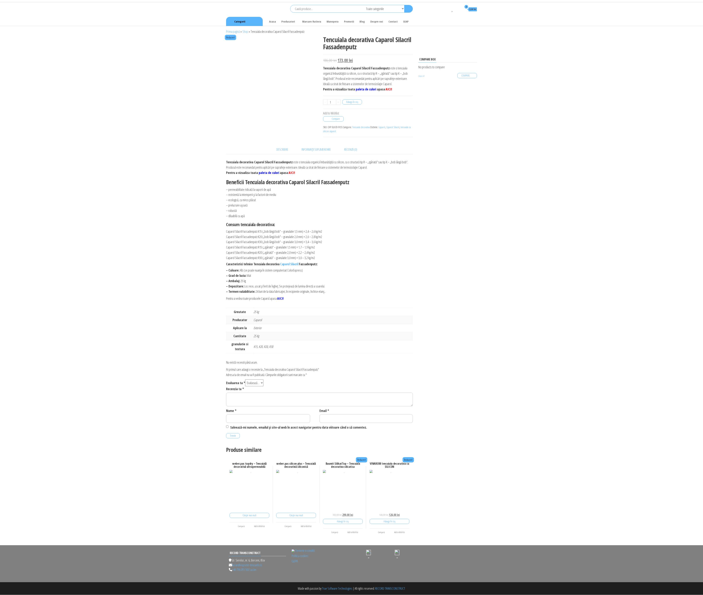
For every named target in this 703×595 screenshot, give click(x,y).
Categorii (239, 21)
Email (324, 410)
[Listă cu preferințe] (452, 9)
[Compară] (447, 9)
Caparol (381, 127)
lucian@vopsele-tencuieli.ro (247, 565)
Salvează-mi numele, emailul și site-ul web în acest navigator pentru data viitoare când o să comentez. (298, 427)
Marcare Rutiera (311, 21)
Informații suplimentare (316, 149)
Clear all (421, 76)
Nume (231, 410)
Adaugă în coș (352, 102)
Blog (362, 21)
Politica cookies (300, 556)
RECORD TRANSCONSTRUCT (390, 588)
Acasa (272, 21)
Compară (241, 526)
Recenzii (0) (350, 149)
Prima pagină (233, 31)
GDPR (295, 561)
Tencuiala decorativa (361, 127)
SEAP (406, 21)
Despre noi (376, 21)
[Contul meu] (458, 9)
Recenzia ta (235, 389)
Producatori (288, 21)
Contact (393, 21)
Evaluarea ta (235, 383)
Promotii (349, 21)
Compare (336, 118)
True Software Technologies (337, 588)
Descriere (282, 149)
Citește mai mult (249, 515)
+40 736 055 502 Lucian (244, 569)
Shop (245, 31)
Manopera (333, 21)
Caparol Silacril (392, 127)
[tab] (285, 149)
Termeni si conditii (305, 550)
